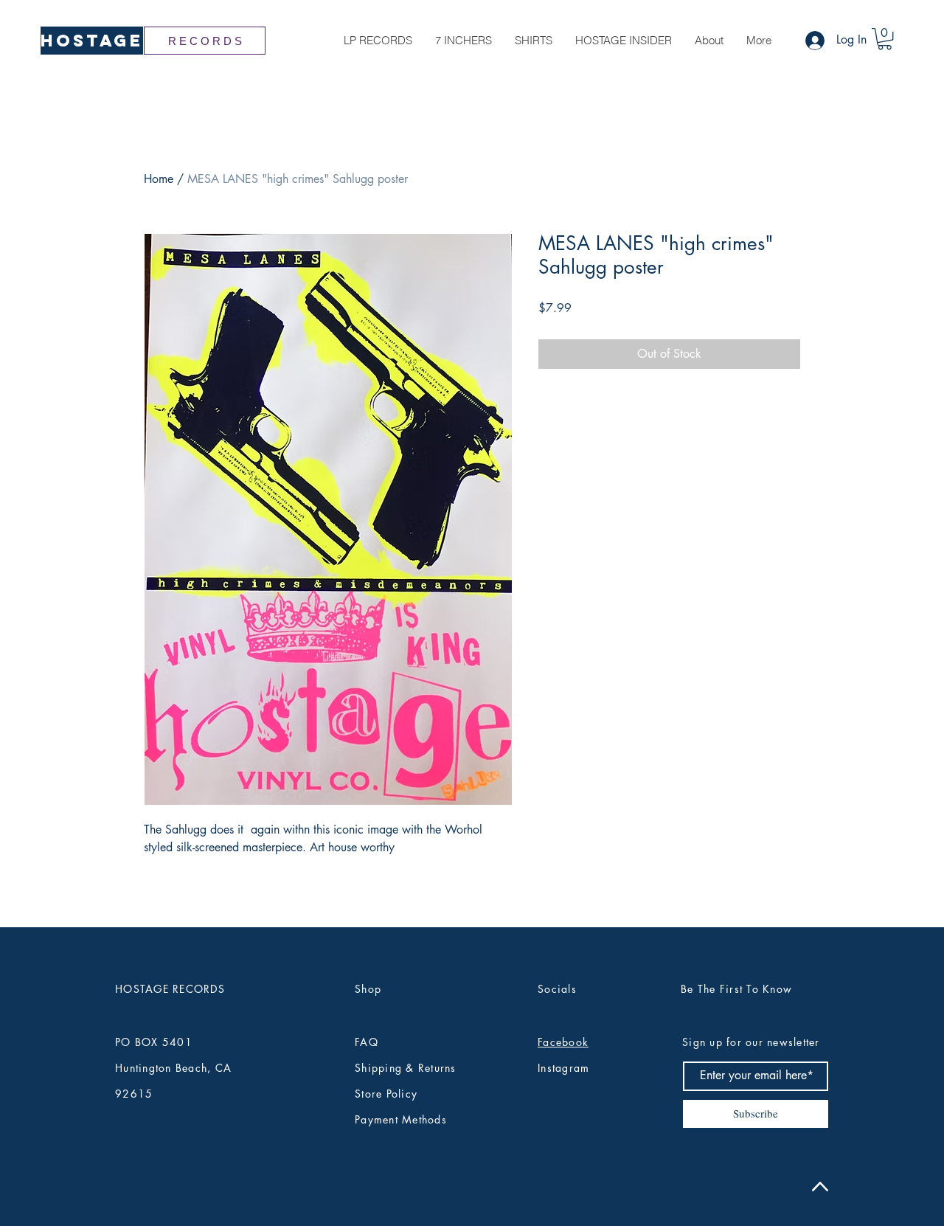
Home (158, 179)
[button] (885, 38)
